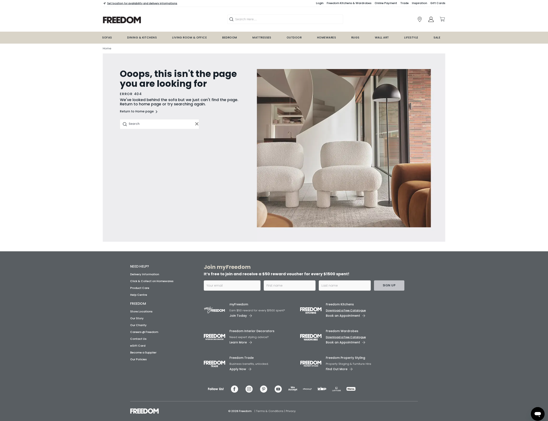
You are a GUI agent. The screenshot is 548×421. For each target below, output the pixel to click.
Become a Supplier (143, 352)
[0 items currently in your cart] (442, 19)
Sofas (107, 37)
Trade (404, 3)
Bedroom (229, 37)
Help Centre (138, 295)
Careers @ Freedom (144, 332)
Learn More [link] (238, 342)
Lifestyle (411, 37)
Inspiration (419, 3)
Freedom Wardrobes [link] (342, 331)
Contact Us (138, 339)
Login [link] (319, 3)
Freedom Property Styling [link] (345, 358)
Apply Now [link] (237, 369)
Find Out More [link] (336, 369)
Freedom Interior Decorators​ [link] (251, 331)
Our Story (137, 318)
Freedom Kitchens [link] (340, 304)
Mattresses (261, 37)
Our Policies (138, 359)
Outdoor (294, 37)
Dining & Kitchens (142, 37)
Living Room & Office (189, 37)
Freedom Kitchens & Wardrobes (349, 3)
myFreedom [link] (238, 304)
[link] (149, 20)
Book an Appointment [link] (343, 316)
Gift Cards (437, 3)
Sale (436, 37)
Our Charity (138, 325)
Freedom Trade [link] (241, 358)
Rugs (355, 37)
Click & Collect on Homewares (151, 281)
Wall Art (382, 37)
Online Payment (386, 3)
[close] (197, 124)
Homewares (326, 37)
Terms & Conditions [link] (270, 411)
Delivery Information (144, 274)
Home (107, 48)
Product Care (139, 288)
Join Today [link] (238, 316)
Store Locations (141, 311)
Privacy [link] (291, 411)
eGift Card (137, 346)
